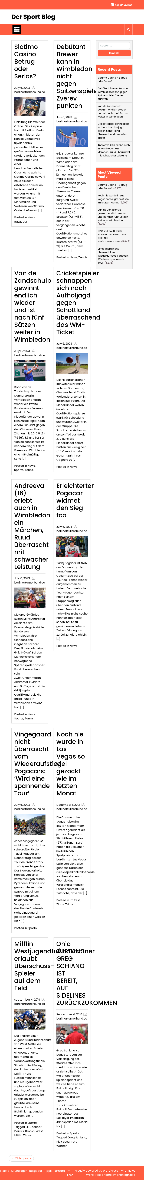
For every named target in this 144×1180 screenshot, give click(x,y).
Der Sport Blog (33, 16)
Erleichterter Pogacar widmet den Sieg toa (75, 500)
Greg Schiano (77, 1137)
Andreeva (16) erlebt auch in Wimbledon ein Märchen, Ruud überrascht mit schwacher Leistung (32, 526)
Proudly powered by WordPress (96, 1171)
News (31, 217)
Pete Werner (66, 1144)
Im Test (75, 900)
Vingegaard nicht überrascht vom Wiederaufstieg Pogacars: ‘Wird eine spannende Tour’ (37, 763)
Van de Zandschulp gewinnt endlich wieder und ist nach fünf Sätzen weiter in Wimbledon (32, 306)
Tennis (82, 257)
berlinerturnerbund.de (29, 92)
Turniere (59, 1171)
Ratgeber (20, 222)
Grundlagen (19, 1171)
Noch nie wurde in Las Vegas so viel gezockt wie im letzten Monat (113, 199)
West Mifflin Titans (28, 1133)
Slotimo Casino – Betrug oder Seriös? (28, 61)
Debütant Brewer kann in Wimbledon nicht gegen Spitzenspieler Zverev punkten (113, 94)
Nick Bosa (63, 1142)
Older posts (23, 1158)
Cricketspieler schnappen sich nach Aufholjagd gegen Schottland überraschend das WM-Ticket (113, 131)
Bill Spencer (33, 1127)
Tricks (69, 904)
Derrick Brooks (24, 1131)
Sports (18, 470)
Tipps (60, 904)
